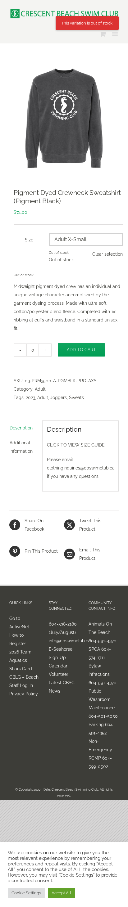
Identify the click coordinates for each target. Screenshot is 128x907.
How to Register (17, 639)
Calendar (58, 665)
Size (29, 239)
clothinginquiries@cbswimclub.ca (81, 467)
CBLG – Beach (24, 677)
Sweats (76, 397)
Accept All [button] (61, 893)
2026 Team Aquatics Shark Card (20, 660)
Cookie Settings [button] (26, 893)
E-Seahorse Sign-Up (60, 653)
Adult (40, 389)
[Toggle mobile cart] (103, 34)
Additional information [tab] (21, 447)
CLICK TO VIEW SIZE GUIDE (76, 444)
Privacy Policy (23, 693)
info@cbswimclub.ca (64, 640)
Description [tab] (21, 427)
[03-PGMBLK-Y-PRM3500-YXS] (64, 118)
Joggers (58, 397)
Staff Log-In (21, 685)
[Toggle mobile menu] (115, 34)
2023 (30, 397)
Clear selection (107, 254)
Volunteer (58, 674)
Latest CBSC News (62, 687)
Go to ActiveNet (19, 622)
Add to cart (81, 349)
